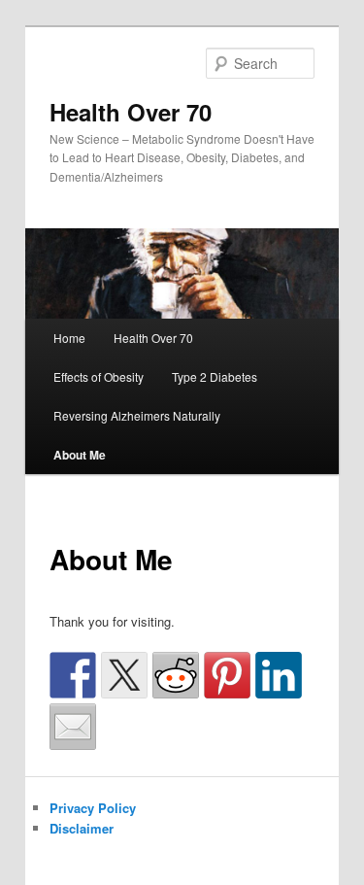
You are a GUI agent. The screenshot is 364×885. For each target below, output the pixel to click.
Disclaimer (82, 828)
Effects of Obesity (98, 376)
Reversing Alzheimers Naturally (136, 415)
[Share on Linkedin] (278, 675)
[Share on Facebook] (73, 675)
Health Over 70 (131, 111)
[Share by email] (73, 726)
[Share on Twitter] (124, 675)
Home (69, 337)
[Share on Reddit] (175, 675)
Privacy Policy (93, 808)
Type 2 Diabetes (214, 376)
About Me (79, 454)
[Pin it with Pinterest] (227, 675)
